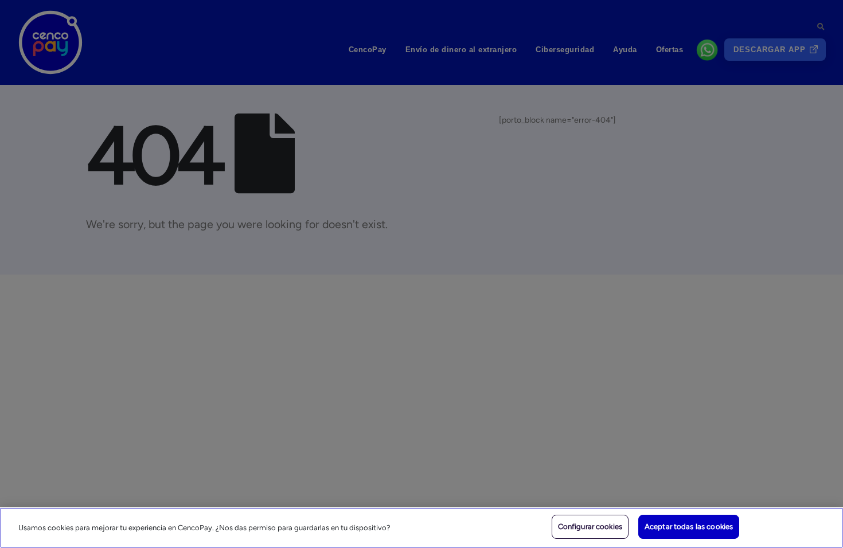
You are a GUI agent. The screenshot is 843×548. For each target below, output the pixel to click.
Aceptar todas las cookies (689, 526)
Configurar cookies (590, 526)
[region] (421, 527)
